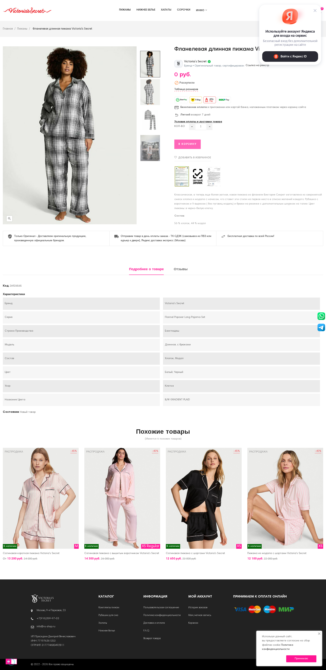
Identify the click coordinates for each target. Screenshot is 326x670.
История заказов (197, 607)
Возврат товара (152, 638)
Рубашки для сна (108, 615)
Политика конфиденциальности (162, 615)
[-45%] (41, 498)
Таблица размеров (186, 89)
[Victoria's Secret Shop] (42, 599)
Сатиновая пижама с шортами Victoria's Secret (195, 553)
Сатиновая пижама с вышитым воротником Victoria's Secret (121, 553)
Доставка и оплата (154, 623)
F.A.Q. (146, 631)
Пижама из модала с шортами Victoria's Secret (276, 553)
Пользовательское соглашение (161, 607)
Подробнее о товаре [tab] (146, 269)
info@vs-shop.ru (46, 626)
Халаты (102, 623)
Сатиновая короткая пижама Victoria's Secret (31, 553)
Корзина (193, 623)
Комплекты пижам (108, 607)
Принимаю (301, 658)
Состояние (11, 412)
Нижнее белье (106, 631)
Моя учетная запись (199, 615)
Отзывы (181, 269)
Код (6, 285)
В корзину (187, 144)
